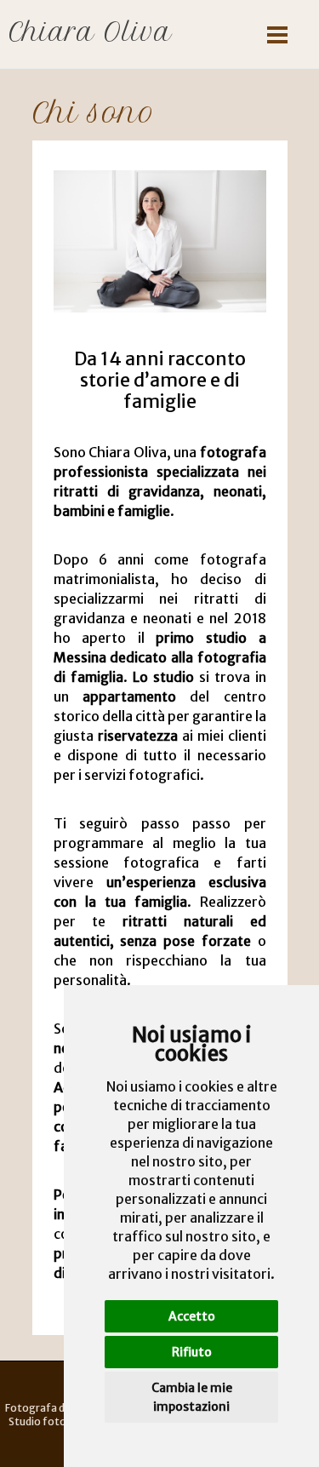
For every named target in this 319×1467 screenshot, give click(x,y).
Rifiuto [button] (192, 1352)
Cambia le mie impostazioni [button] (191, 1397)
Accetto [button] (191, 1316)
